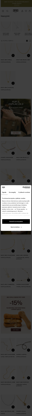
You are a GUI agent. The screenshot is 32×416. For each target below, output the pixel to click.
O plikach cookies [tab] (24, 192)
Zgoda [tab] (4, 192)
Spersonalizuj (15, 227)
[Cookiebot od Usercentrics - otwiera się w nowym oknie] (23, 187)
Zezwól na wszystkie (16, 221)
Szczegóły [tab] (12, 192)
